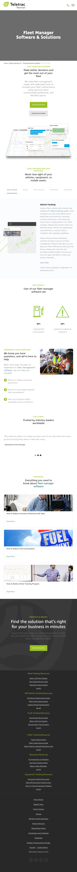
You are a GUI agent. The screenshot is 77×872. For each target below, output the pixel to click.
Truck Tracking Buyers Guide (38, 718)
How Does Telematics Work (38, 763)
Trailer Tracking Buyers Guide (38, 743)
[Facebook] (31, 860)
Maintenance (68, 190)
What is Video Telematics (38, 766)
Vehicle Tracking (12, 190)
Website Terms (38, 804)
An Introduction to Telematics (38, 760)
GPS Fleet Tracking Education (38, 819)
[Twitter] (36, 860)
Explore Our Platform (38, 113)
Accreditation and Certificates (38, 833)
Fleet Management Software (31, 63)
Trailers (25, 190)
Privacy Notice (38, 800)
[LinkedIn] (41, 860)
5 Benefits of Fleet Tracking (38, 685)
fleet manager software (43, 485)
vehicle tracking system (59, 211)
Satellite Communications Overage (38, 843)
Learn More (44, 262)
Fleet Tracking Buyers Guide (38, 682)
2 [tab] (38, 455)
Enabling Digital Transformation (38, 705)
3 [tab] (40, 455)
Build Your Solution (38, 105)
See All (38, 688)
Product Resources (38, 824)
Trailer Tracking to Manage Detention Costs (38, 746)
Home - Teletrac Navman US (12, 63)
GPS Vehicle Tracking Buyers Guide (38, 698)
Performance (54, 190)
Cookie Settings (42, 848)
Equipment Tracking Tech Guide (38, 779)
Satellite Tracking (38, 190)
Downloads (38, 838)
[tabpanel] (38, 444)
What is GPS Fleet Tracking (38, 678)
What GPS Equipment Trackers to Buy (38, 783)
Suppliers (32, 848)
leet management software (19, 369)
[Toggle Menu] (72, 5)
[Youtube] (46, 860)
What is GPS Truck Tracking (38, 721)
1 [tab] (35, 455)
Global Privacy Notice (38, 828)
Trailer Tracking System (38, 740)
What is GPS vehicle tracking (38, 702)
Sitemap (38, 814)
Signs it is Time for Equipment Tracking (38, 786)
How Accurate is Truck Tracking (38, 725)
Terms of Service (38, 809)
